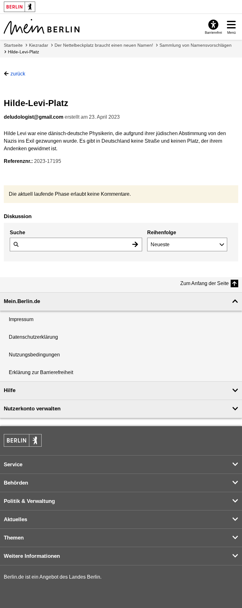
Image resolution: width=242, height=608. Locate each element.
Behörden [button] (16, 483)
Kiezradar (38, 45)
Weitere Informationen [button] (32, 556)
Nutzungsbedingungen (34, 354)
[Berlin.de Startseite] (23, 440)
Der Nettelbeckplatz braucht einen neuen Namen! (104, 45)
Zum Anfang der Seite (204, 283)
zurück (17, 73)
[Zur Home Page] (41, 27)
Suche (17, 232)
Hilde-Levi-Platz (23, 51)
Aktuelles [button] (15, 519)
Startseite (13, 45)
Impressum (21, 319)
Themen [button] (14, 538)
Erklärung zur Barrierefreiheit (41, 372)
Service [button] (13, 465)
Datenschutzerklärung (33, 337)
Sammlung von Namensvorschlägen (195, 45)
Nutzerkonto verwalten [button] (32, 409)
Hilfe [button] (9, 390)
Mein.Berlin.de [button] (22, 301)
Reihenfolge (161, 232)
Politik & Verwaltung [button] (29, 501)
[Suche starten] (135, 244)
